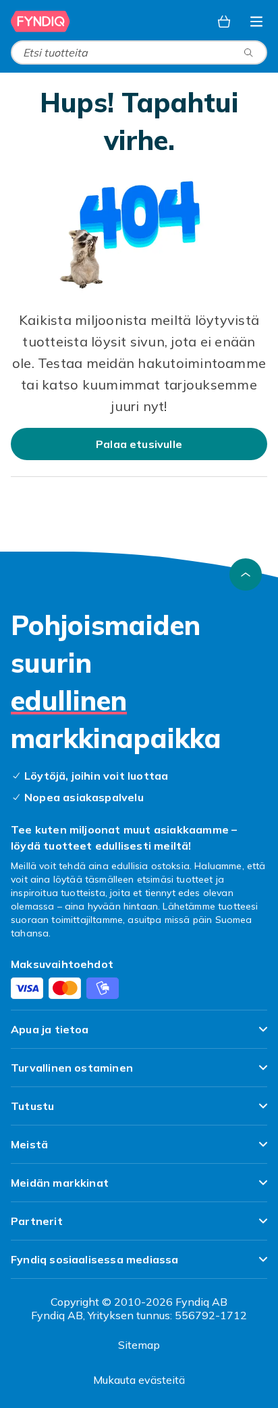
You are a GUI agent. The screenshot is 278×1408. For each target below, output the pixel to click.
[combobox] (139, 52)
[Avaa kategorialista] (256, 21)
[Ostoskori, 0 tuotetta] (224, 21)
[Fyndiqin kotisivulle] (40, 21)
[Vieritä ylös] (245, 574)
